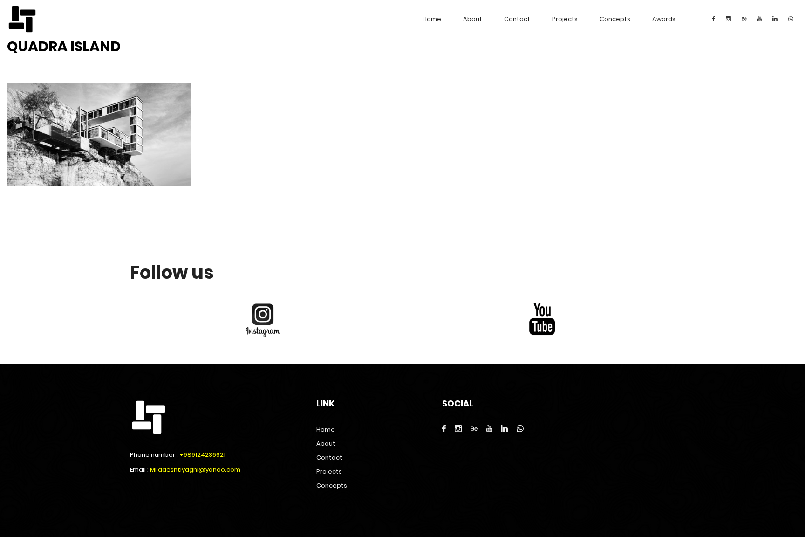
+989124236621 (202, 454)
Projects (565, 18)
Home (432, 18)
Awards (663, 18)
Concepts (615, 18)
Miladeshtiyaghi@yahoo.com (195, 469)
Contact (517, 18)
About (472, 18)
